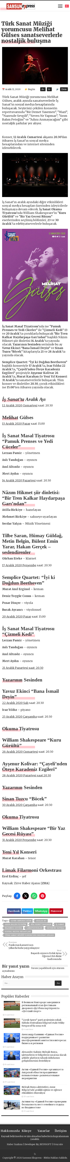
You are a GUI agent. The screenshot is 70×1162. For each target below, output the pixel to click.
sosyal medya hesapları (18, 931)
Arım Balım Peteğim (15, 924)
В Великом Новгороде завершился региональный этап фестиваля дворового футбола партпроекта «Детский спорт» (41, 1007)
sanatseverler (34, 928)
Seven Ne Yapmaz (55, 928)
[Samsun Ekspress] (21, 5)
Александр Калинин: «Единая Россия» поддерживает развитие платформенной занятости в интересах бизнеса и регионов (44, 1039)
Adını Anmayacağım (21, 921)
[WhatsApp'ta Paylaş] (34, 896)
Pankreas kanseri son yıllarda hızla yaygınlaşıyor (24, 945)
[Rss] (35, 1154)
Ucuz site (58, 1144)
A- (49, 89)
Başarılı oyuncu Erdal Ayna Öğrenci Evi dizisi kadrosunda (46, 955)
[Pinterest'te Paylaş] (42, 896)
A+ (43, 89)
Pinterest (56, 911)
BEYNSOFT (45, 1144)
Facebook (14, 911)
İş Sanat (60, 924)
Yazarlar (43, 1131)
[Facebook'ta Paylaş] (17, 896)
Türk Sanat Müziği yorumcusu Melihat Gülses (29, 935)
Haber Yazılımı (14, 1144)
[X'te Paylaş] (25, 896)
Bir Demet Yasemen (41, 924)
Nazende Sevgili (13, 928)
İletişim (61, 1131)
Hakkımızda (9, 1131)
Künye (26, 1131)
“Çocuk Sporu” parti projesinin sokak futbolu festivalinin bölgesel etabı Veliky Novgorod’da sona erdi (43, 1023)
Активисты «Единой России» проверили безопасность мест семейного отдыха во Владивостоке (44, 1104)
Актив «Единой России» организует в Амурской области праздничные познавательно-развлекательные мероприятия (42, 1074)
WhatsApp (41, 911)
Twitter (27, 911)
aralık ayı (41, 921)
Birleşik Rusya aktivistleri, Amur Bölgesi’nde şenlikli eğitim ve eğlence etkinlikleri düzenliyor (42, 1090)
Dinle (64, 89)
